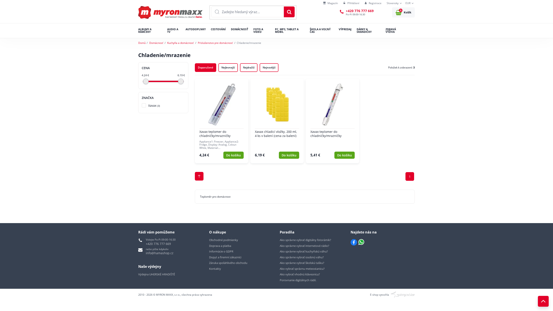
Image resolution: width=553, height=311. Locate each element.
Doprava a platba (220, 246)
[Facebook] (354, 242)
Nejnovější (269, 67)
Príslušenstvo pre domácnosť (215, 43)
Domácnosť (156, 43)
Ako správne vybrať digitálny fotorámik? (305, 240)
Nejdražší (248, 67)
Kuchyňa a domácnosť (180, 43)
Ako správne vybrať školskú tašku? (302, 263)
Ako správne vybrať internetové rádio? (304, 246)
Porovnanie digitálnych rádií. (298, 280)
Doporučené (205, 67)
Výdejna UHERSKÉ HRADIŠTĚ (156, 274)
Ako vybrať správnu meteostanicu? (302, 269)
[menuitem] (330, 3)
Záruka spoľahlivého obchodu (228, 263)
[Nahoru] (543, 301)
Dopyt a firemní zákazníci (225, 257)
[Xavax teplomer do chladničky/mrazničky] (221, 121)
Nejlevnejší (228, 67)
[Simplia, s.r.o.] (403, 294)
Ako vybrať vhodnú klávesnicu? (300, 274)
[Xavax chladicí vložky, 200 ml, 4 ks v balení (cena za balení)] (277, 121)
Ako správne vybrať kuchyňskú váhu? (304, 251)
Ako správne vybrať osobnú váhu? (302, 257)
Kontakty (215, 269)
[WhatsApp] (361, 242)
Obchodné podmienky (223, 240)
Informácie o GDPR (221, 251)
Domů (142, 43)
